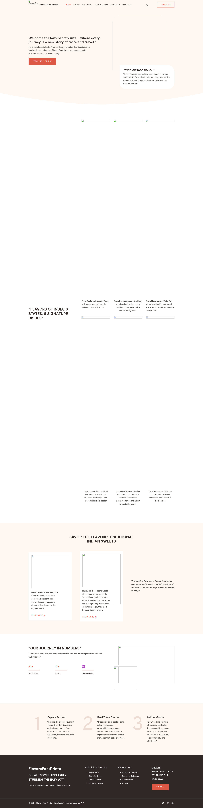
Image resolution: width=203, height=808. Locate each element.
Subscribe (166, 5)
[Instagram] (151, 5)
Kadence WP (78, 803)
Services (115, 5)
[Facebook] (163, 803)
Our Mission (101, 5)
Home (68, 5)
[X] (147, 5)
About (76, 5)
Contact (126, 5)
